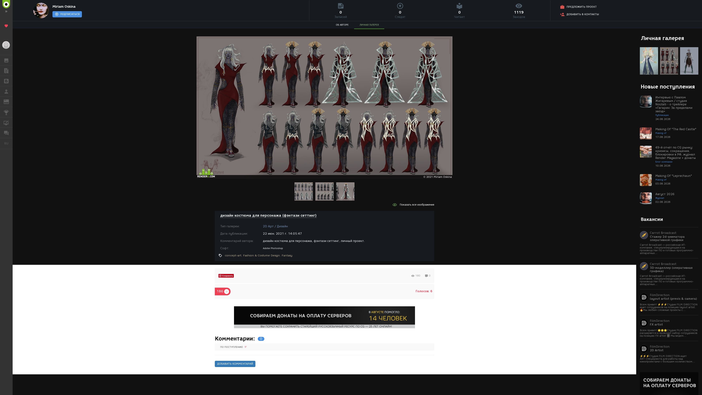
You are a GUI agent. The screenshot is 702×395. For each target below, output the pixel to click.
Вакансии (652, 219)
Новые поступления (668, 86)
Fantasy (287, 255)
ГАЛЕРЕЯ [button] (6, 60)
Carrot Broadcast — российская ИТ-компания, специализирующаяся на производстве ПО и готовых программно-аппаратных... (667, 249)
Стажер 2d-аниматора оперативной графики (667, 238)
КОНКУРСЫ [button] (6, 112)
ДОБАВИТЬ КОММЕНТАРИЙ (235, 363)
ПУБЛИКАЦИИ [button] (6, 70)
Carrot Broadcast (663, 233)
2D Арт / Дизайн (275, 226)
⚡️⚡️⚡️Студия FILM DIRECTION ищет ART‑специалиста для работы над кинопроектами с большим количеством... (667, 359)
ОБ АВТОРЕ (342, 24)
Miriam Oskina (64, 7)
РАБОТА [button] (6, 91)
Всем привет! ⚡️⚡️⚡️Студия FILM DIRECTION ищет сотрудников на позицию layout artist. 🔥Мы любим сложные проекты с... (668, 307)
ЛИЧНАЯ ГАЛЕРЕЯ (369, 24)
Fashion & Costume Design (261, 255)
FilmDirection (660, 295)
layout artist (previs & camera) (673, 298)
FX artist (656, 324)
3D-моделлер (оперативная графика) (671, 269)
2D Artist (656, 350)
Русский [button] (8, 143)
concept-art (233, 255)
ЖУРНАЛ (8, 101)
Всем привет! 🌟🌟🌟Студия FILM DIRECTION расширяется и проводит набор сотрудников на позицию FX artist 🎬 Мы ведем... (668, 333)
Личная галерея (662, 38)
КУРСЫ (6, 122)
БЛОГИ (6, 81)
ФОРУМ (6, 133)
